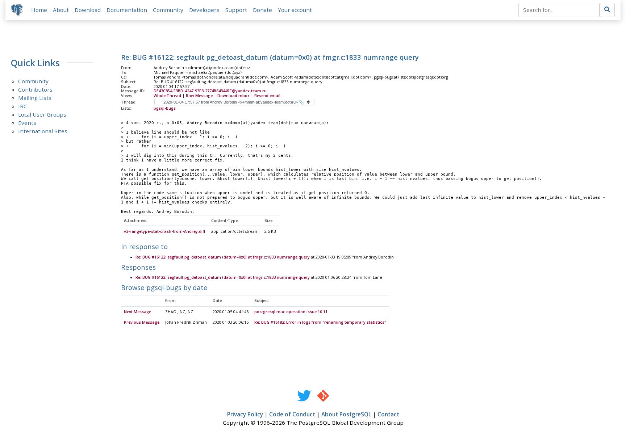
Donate (262, 9)
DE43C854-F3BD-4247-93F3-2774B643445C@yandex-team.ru (210, 90)
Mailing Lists (34, 97)
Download (88, 9)
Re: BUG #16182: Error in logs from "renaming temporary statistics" (320, 322)
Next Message (137, 311)
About (61, 9)
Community (168, 9)
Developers (204, 9)
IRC (22, 106)
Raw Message (199, 95)
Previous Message (141, 322)
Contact (388, 414)
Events (27, 122)
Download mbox (233, 95)
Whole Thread (167, 95)
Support (236, 9)
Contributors (35, 89)
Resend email (267, 95)
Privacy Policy (245, 414)
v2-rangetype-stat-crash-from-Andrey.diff (164, 231)
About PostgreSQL (346, 414)
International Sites (42, 131)
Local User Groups (42, 114)
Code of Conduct (292, 414)
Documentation (127, 9)
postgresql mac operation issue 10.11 (290, 311)
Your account (295, 9)
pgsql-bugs (165, 108)
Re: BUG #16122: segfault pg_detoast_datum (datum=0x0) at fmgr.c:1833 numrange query (222, 257)
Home (39, 9)
